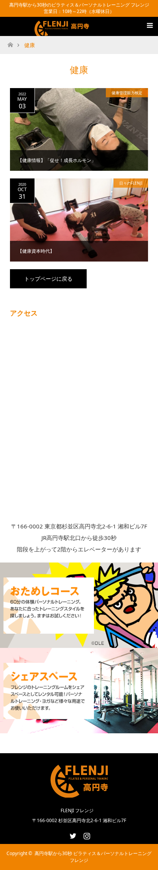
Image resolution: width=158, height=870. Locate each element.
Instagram (86, 834)
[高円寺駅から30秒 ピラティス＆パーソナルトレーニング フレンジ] (63, 31)
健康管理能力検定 (127, 92)
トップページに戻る (48, 278)
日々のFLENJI (130, 183)
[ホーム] (10, 43)
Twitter (72, 834)
